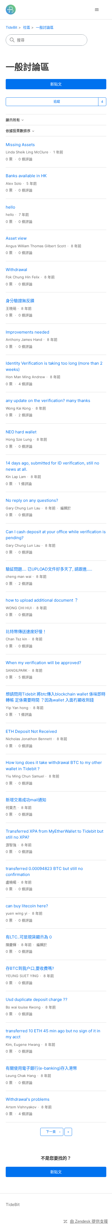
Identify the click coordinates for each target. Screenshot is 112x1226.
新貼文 (56, 84)
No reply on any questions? (32, 500)
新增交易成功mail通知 (26, 799)
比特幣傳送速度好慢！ (26, 631)
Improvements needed (27, 332)
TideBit (11, 27)
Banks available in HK (26, 175)
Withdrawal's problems (27, 1099)
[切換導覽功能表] (96, 9)
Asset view (16, 238)
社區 (26, 27)
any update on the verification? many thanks (48, 400)
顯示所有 (13, 120)
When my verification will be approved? (43, 662)
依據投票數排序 (19, 131)
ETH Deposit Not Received (31, 731)
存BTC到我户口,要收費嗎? (30, 968)
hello (10, 207)
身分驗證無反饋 (20, 300)
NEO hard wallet (21, 431)
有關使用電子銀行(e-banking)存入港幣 (41, 1068)
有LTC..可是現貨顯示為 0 (29, 937)
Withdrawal (16, 269)
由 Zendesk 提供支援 (89, 1221)
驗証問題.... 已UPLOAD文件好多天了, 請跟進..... (49, 569)
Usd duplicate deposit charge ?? (36, 999)
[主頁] (11, 10)
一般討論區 (45, 27)
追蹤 (57, 102)
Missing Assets (20, 144)
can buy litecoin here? (27, 905)
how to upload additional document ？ (42, 600)
